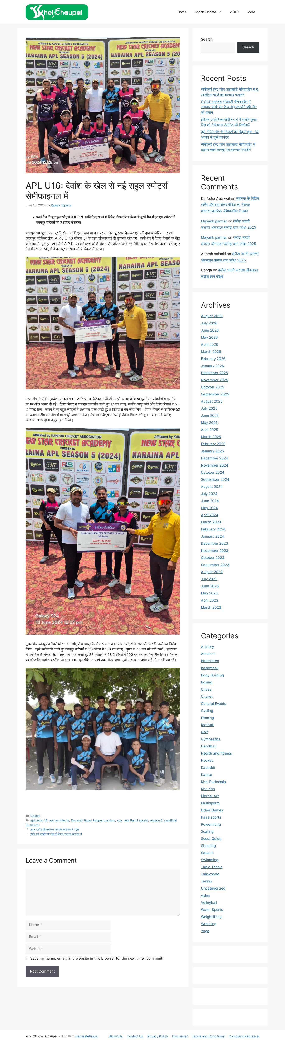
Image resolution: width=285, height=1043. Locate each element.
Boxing (206, 682)
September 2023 (215, 565)
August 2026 (212, 316)
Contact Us (135, 1036)
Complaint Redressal (244, 1036)
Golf (204, 732)
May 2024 (209, 508)
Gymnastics (211, 739)
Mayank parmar (214, 221)
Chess (206, 689)
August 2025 (211, 401)
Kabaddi (208, 767)
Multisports (210, 803)
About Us (116, 1036)
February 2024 (213, 529)
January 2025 (212, 451)
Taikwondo (210, 874)
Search (207, 39)
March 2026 (211, 351)
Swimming (209, 860)
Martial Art (210, 796)
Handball (208, 746)
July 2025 (209, 408)
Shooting (208, 846)
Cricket (35, 815)
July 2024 (209, 494)
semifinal (170, 820)
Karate (206, 775)
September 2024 (215, 479)
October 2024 (212, 472)
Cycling (207, 711)
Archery (207, 647)
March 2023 (211, 607)
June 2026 (210, 330)
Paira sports (211, 817)
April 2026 (209, 344)
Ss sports (32, 824)
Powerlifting (211, 824)
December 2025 (214, 373)
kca (119, 820)
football (207, 725)
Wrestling (208, 924)
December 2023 (214, 543)
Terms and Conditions (208, 1036)
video (205, 895)
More (251, 12)
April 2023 (209, 600)
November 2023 (214, 550)
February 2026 (213, 359)
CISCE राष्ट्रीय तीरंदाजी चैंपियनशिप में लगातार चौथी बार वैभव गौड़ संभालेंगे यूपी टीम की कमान (229, 107)
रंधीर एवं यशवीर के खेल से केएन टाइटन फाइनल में (56, 834)
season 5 (156, 820)
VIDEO (234, 12)
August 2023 (212, 572)
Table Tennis (211, 867)
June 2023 (210, 586)
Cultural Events (213, 703)
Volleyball (209, 902)
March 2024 (211, 522)
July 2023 (209, 579)
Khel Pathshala (213, 782)
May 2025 (209, 423)
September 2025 (215, 394)
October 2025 (212, 387)
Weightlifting (211, 917)
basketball (209, 668)
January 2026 (212, 366)
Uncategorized (213, 888)
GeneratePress (86, 1036)
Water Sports (212, 910)
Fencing (207, 718)
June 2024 (210, 501)
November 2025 (214, 380)
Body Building (212, 675)
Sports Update (205, 12)
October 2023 (212, 558)
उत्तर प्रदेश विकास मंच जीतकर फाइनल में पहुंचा (54, 829)
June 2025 (210, 415)
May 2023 (209, 593)
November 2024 (214, 465)
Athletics (208, 654)
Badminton (210, 661)
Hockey (207, 760)
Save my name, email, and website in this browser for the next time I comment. (96, 958)
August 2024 (212, 487)
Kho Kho (208, 789)
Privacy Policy (157, 1036)
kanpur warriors (104, 820)
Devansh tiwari (81, 820)
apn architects (59, 820)
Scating (207, 831)
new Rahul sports (136, 820)
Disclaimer (180, 1036)
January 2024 (212, 536)
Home (182, 12)
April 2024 (209, 515)
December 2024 (214, 458)
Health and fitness (216, 753)
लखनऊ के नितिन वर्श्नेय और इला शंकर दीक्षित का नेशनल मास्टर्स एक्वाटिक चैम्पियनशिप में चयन (230, 204)
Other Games (212, 810)
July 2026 (209, 323)
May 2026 (209, 337)
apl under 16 (39, 820)
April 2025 (209, 430)
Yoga (205, 931)
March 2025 (211, 437)
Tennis (206, 881)
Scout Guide (211, 838)
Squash (207, 853)
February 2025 (213, 444)
